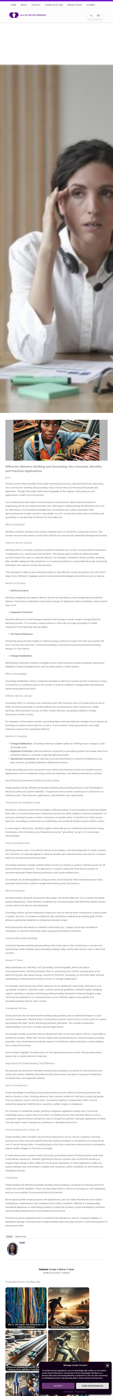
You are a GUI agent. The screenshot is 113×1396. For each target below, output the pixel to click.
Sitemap (91, 5)
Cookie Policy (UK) (54, 5)
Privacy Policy (80, 1392)
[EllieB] (12, 1254)
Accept (58, 1386)
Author (9, 1237)
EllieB (22, 1242)
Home (13, 5)
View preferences (92, 1386)
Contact (36, 5)
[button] (107, 1365)
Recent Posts (20, 1237)
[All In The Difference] (28, 21)
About (24, 5)
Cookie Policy (69, 1392)
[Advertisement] (56, 43)
